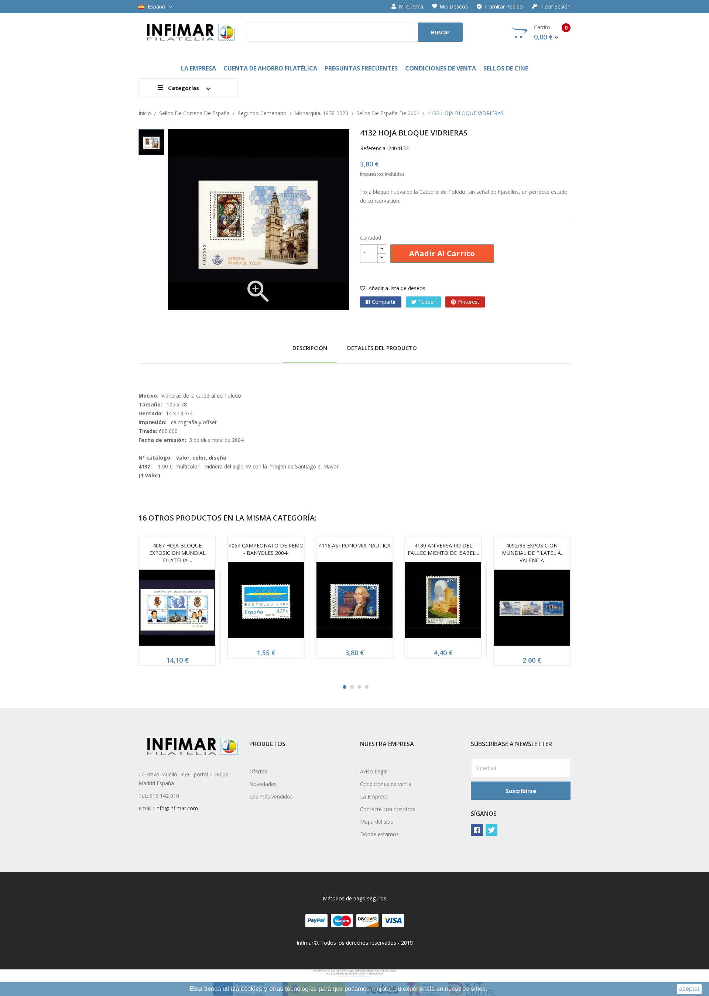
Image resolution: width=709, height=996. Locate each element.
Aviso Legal (373, 771)
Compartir (384, 301)
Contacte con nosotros (387, 809)
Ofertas (258, 771)
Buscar (440, 32)
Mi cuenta (411, 7)
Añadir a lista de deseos (396, 288)
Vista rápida (177, 610)
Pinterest (468, 301)
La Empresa (374, 796)
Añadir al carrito (442, 253)
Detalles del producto (382, 347)
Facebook (477, 830)
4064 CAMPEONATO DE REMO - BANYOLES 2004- (266, 549)
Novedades (263, 783)
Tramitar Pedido (503, 7)
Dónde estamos (379, 834)
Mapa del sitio (377, 821)
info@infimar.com (176, 808)
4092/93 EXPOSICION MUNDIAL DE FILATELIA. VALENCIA (532, 553)
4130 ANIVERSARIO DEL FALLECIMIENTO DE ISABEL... (443, 549)
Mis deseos (453, 7)
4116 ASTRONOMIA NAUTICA (355, 545)
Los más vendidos (271, 796)
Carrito (551, 32)
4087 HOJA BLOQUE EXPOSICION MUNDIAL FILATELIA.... (177, 553)
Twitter (491, 830)
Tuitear (426, 301)
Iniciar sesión (555, 7)
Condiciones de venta (385, 783)
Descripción (309, 347)
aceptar (689, 988)
